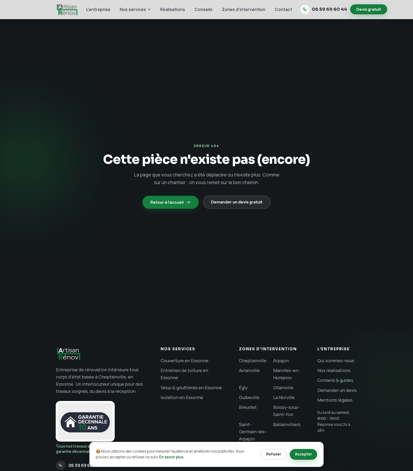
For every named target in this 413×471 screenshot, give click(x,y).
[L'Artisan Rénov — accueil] (102, 353)
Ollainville (283, 387)
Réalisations (172, 9)
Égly (243, 387)
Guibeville (249, 397)
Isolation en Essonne (182, 397)
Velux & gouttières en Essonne (191, 387)
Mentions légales (335, 400)
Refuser (273, 454)
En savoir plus (171, 457)
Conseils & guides (335, 380)
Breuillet (248, 407)
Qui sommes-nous (335, 360)
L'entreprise (98, 9)
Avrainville (249, 370)
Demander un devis (337, 390)
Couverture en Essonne (184, 360)
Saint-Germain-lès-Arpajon (252, 431)
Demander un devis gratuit (236, 202)
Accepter (303, 454)
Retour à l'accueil (167, 202)
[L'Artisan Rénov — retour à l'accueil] (67, 9)
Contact (283, 9)
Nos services (133, 9)
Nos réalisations (333, 370)
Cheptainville (252, 360)
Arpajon (281, 360)
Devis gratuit (368, 9)
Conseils (203, 9)
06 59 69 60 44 (329, 9)
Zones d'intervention (243, 9)
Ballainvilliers (286, 424)
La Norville (284, 397)
